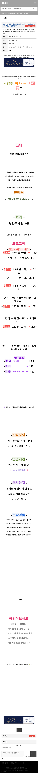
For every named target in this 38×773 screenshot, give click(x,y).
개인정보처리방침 (15, 763)
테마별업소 (11, 13)
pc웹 (23, 763)
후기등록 (32, 736)
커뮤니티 (19, 13)
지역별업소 (4, 13)
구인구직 (26, 13)
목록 (19, 730)
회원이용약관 (5, 763)
